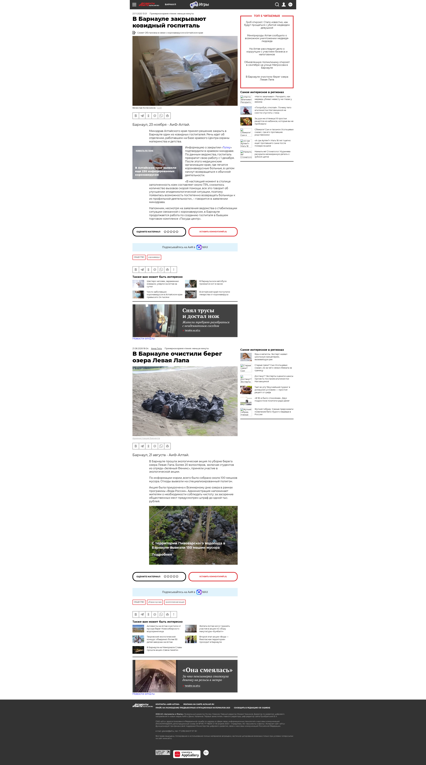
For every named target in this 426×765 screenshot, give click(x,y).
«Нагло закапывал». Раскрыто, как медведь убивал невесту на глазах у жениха (273, 99)
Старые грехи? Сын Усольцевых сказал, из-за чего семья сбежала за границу (273, 368)
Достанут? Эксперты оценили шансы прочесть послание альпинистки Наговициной (274, 379)
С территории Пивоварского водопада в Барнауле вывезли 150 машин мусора (188, 545)
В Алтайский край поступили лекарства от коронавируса (214, 293)
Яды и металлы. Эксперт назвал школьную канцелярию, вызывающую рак (271, 357)
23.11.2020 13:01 (139, 13)
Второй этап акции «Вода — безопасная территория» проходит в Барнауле (213, 639)
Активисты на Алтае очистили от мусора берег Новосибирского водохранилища (164, 629)
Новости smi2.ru (143, 338)
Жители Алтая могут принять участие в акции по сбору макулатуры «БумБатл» (214, 629)
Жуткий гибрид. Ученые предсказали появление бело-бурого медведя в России (274, 412)
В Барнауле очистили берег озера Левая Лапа (267, 78)
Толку (226, 147)
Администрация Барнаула (146, 438)
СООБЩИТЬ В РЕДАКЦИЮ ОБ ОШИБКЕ (252, 708)
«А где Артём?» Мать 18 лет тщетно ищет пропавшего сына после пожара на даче (273, 143)
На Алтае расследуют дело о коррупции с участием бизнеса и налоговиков (267, 51)
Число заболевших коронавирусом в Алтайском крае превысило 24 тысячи (164, 294)
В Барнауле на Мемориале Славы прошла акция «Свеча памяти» (164, 648)
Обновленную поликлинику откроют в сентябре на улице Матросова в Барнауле (267, 65)
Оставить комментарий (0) (213, 232)
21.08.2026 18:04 (140, 348)
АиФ (159, 108)
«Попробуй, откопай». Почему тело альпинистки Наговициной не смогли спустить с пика (273, 110)
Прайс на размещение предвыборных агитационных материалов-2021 (193, 708)
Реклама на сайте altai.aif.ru (198, 704)
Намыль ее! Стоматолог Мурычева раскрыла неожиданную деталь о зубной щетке (272, 154)
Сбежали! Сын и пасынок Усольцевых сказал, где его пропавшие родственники (274, 132)
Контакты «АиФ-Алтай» (168, 704)
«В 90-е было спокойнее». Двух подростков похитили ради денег (272, 399)
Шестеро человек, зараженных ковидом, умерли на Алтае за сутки (163, 284)
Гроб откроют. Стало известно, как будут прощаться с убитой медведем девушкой (267, 25)
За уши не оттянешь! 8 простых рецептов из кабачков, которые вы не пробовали (274, 121)
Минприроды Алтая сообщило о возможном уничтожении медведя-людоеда (267, 38)
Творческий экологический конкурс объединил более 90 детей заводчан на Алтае (162, 639)
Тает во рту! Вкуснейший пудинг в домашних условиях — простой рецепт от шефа (272, 390)
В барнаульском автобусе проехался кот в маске (212, 282)
